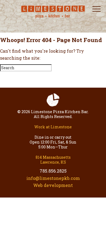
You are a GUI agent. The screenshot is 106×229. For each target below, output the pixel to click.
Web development (53, 185)
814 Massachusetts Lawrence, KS (53, 160)
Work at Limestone (53, 126)
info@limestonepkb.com (53, 178)
